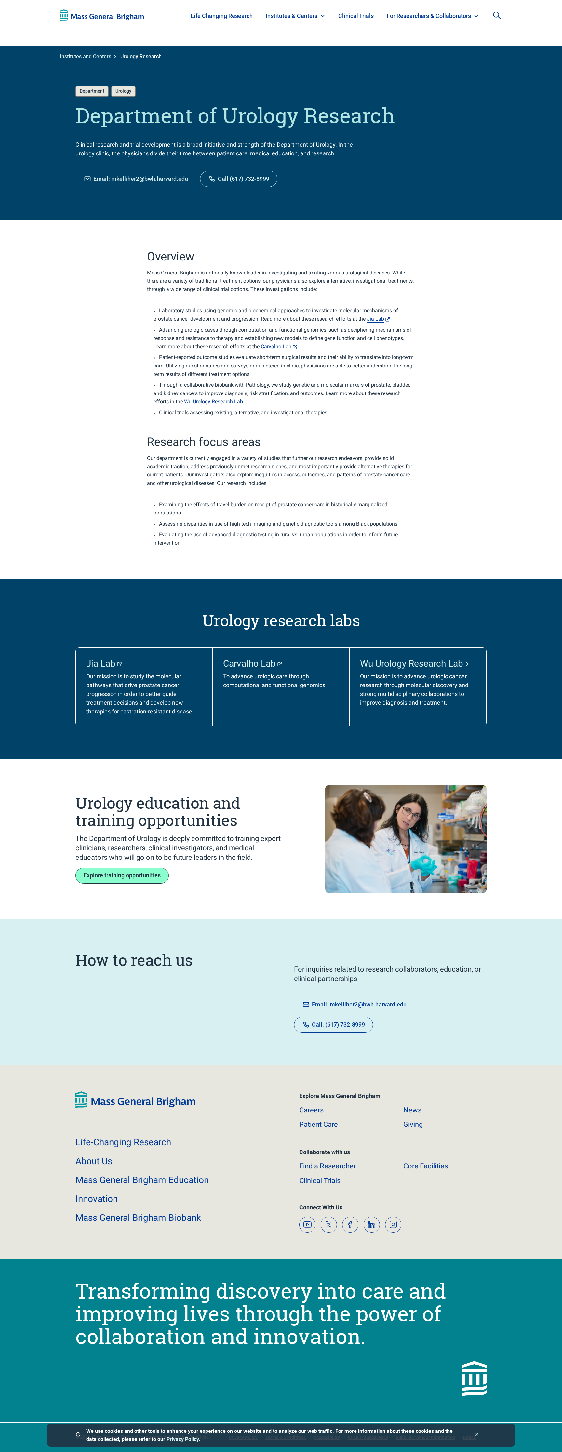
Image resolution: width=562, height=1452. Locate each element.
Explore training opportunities (122, 875)
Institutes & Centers (291, 15)
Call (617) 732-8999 (243, 178)
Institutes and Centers (85, 56)
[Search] (497, 15)
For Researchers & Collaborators (429, 15)
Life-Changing (123, 1142)
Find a (327, 1166)
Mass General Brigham (142, 1180)
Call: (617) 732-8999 (338, 1024)
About (93, 1161)
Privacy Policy (183, 1439)
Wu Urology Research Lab (213, 401)
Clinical (320, 1181)
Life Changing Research (222, 15)
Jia (375, 319)
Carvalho (276, 346)
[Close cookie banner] (477, 1435)
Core (425, 1166)
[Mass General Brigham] (102, 15)
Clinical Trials (356, 15)
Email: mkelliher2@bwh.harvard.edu (140, 178)
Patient (318, 1124)
